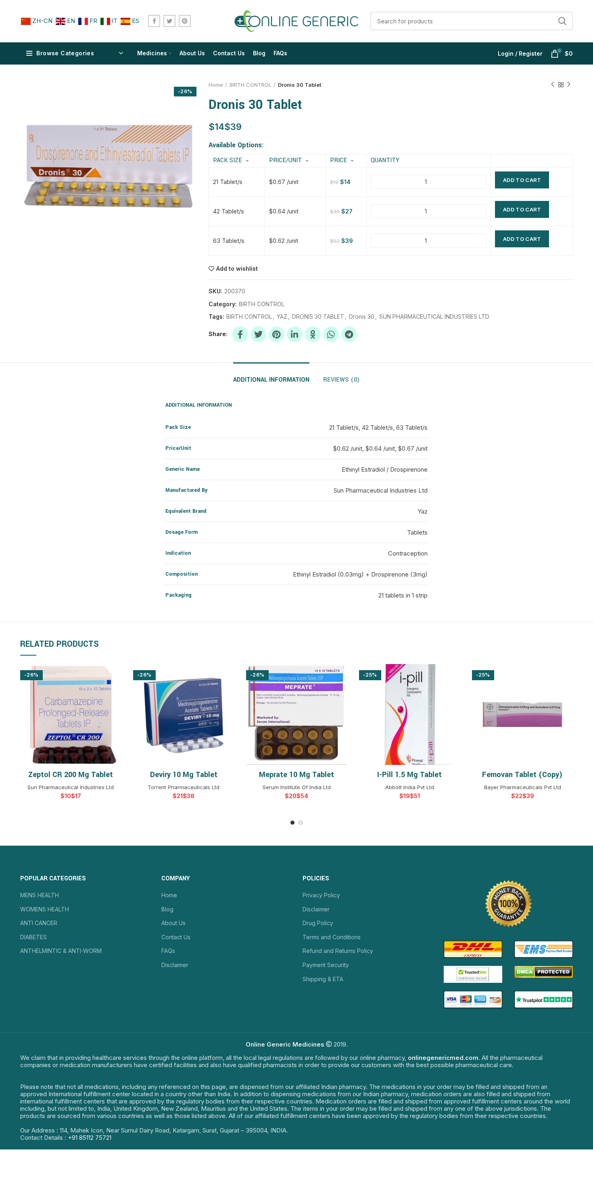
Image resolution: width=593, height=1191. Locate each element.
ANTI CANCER (38, 922)
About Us (173, 922)
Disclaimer (174, 964)
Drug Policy (318, 922)
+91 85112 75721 (89, 1137)
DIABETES (33, 937)
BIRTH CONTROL (250, 84)
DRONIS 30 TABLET (318, 316)
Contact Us (175, 937)
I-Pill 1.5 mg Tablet (409, 774)
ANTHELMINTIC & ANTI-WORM (61, 950)
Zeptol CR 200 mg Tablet (70, 774)
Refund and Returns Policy (338, 950)
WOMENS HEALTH (44, 909)
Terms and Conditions (332, 937)
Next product (569, 85)
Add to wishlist (237, 269)
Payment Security (326, 964)
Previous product (553, 85)
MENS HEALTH (39, 895)
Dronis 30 (361, 316)
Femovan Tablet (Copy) (522, 774)
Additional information (271, 380)
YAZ (282, 316)
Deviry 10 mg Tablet (183, 774)
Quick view (115, 677)
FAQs (168, 950)
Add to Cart (522, 180)
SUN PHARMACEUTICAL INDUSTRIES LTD (434, 316)
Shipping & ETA (323, 979)
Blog (167, 909)
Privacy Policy (321, 895)
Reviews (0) (341, 380)
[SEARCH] (562, 21)
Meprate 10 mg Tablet (296, 774)
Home (216, 84)
